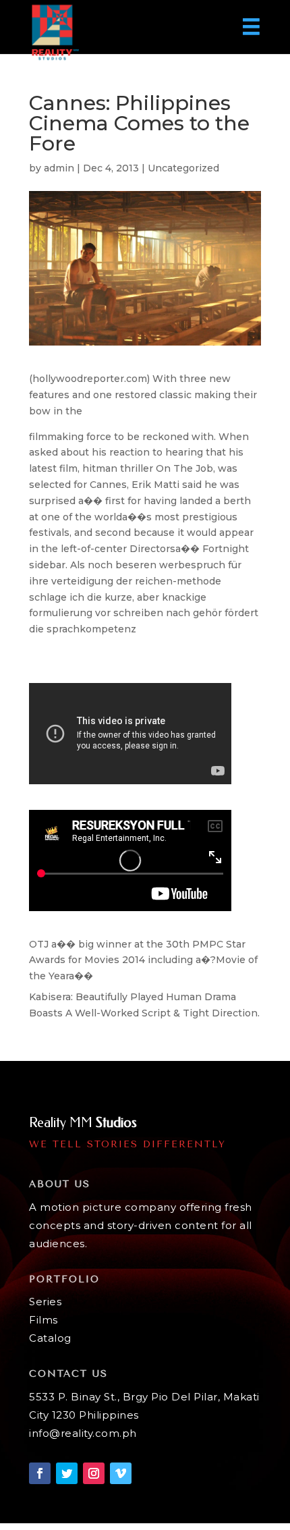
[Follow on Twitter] (67, 1473)
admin (59, 168)
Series (45, 1301)
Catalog (50, 1338)
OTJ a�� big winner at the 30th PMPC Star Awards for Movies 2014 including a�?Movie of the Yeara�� (143, 960)
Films (43, 1319)
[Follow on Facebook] (40, 1473)
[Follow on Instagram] (94, 1473)
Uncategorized (183, 168)
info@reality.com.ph (83, 1433)
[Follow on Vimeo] (121, 1473)
